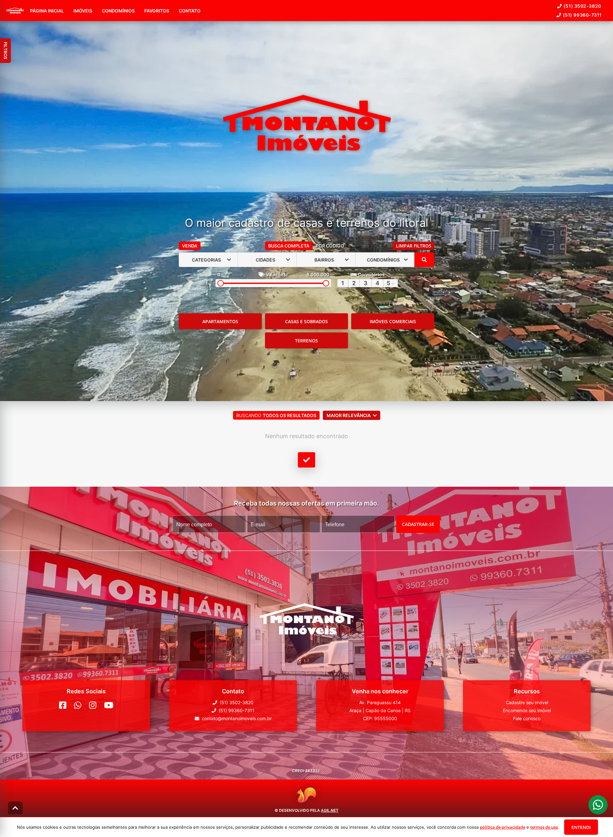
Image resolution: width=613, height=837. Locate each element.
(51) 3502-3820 (582, 6)
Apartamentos (220, 321)
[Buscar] (424, 259)
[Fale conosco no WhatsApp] (77, 705)
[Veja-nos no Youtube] (108, 705)
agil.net (329, 810)
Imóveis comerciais (393, 321)
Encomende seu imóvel (527, 710)
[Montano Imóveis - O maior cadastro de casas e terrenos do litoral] (307, 123)
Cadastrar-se (418, 524)
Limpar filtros (413, 246)
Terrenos (306, 341)
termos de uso (544, 827)
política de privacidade (502, 827)
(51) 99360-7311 (582, 15)
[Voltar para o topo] (15, 808)
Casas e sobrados (306, 321)
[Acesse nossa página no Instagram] (92, 705)
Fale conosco (527, 718)
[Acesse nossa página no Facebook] (62, 705)
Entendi (581, 827)
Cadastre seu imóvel (527, 702)
